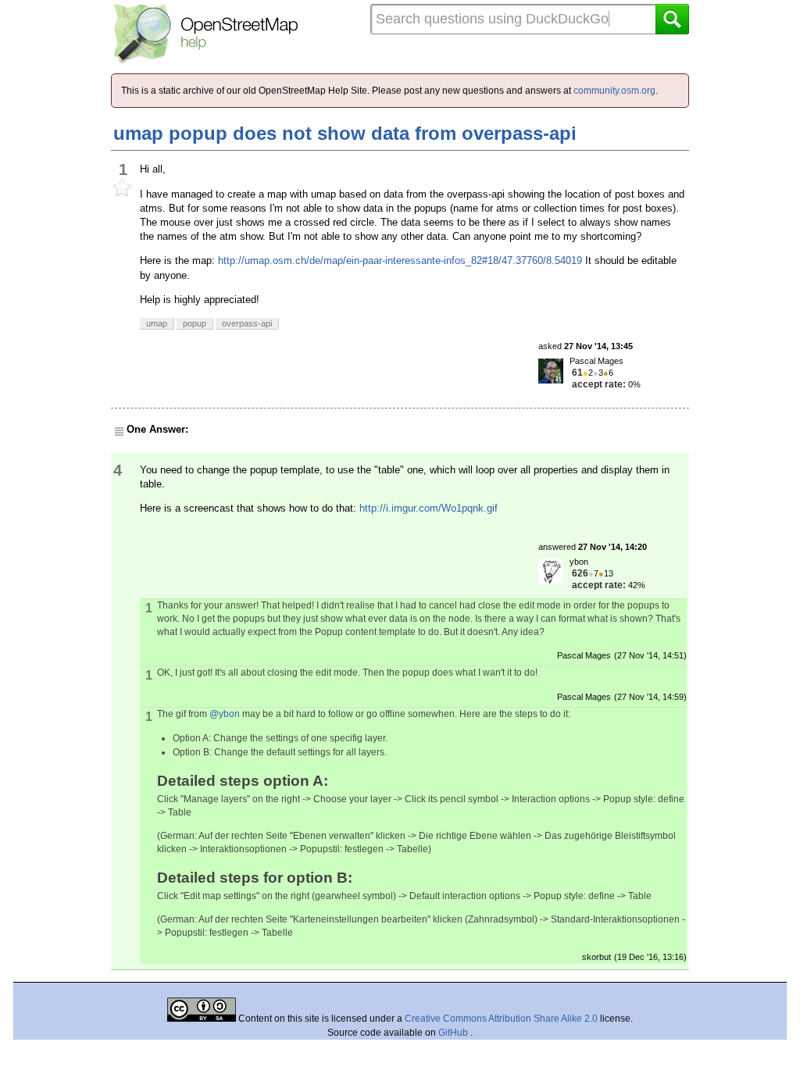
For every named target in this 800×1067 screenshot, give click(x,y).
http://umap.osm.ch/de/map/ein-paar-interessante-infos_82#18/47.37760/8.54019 (400, 260)
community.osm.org (614, 90)
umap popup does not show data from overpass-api (345, 133)
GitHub (454, 1032)
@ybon (224, 713)
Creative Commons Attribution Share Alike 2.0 (501, 1018)
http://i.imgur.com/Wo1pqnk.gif (428, 508)
